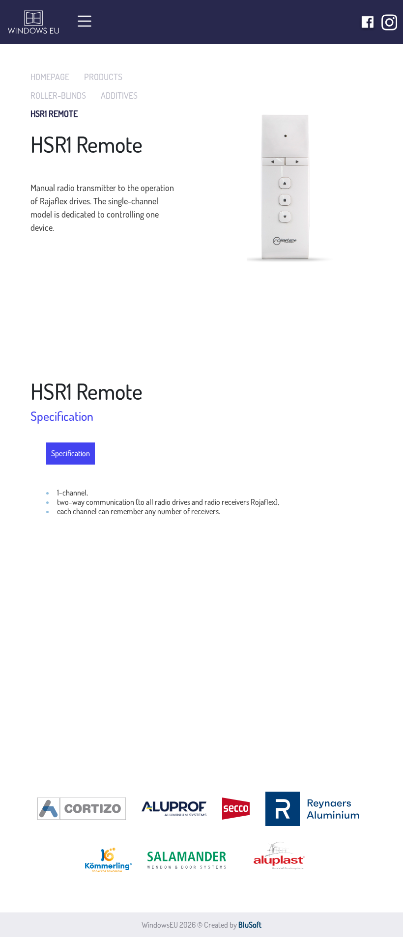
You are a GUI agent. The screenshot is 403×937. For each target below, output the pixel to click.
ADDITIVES (119, 95)
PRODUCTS (103, 77)
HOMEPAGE (49, 77)
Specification (70, 453)
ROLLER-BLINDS (58, 95)
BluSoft (249, 925)
